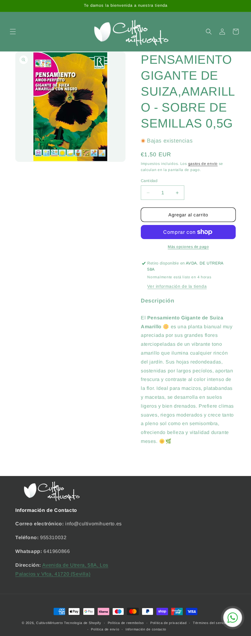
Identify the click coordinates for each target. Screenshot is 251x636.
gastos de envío (203, 164)
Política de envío (105, 629)
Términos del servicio (211, 623)
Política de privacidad (168, 623)
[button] (13, 31)
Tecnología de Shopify (82, 623)
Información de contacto (146, 629)
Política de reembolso (126, 623)
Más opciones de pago (188, 247)
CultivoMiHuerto (49, 623)
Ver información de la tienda (177, 286)
